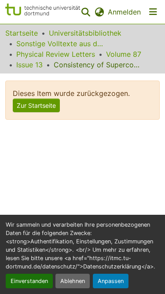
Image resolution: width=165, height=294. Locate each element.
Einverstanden (29, 281)
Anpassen (111, 281)
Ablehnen (72, 281)
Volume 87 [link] (123, 54)
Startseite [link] (21, 33)
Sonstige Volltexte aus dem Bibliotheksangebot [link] (60, 43)
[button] (42, 12)
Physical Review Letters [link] (55, 54)
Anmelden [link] (124, 11)
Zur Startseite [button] (36, 105)
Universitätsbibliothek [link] (85, 33)
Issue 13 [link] (29, 64)
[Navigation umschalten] (153, 12)
